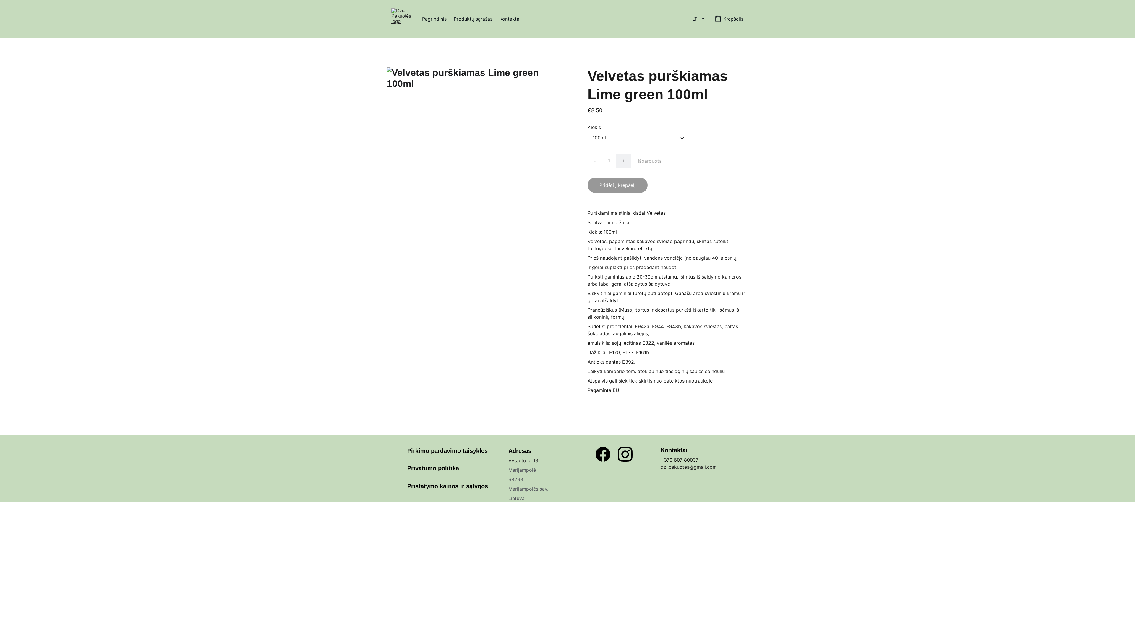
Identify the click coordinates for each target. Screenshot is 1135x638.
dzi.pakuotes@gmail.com (689, 467)
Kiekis (594, 127)
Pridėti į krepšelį (617, 185)
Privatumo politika (433, 468)
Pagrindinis (434, 19)
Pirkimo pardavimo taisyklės (447, 450)
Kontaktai (510, 19)
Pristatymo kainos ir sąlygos (447, 486)
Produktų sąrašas (473, 19)
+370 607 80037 (679, 460)
